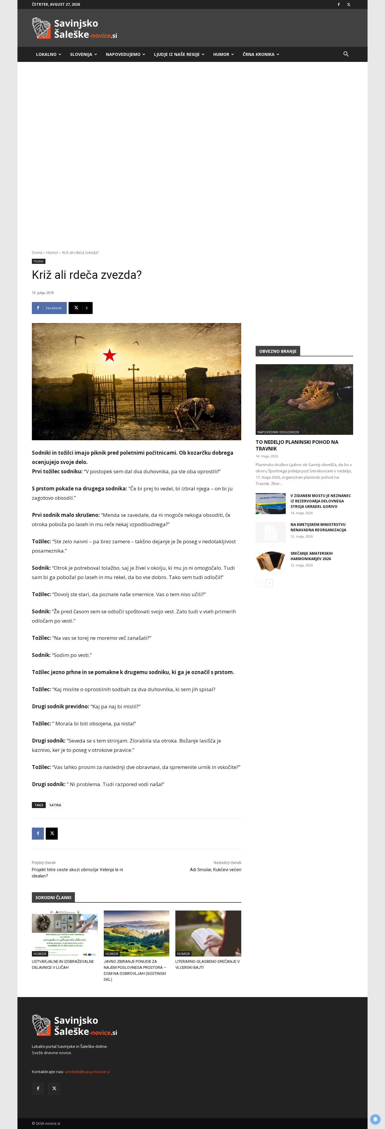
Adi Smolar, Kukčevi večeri (215, 869)
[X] (348, 4)
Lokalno (46, 54)
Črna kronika (259, 54)
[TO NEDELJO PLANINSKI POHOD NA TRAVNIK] (304, 399)
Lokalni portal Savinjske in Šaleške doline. (70, 1046)
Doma (37, 252)
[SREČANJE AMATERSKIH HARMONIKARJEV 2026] (271, 561)
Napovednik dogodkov (278, 432)
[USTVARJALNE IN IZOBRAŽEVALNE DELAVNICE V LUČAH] (65, 934)
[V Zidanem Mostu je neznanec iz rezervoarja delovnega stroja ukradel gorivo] (271, 503)
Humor (221, 54)
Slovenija (81, 54)
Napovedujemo (123, 54)
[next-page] (269, 583)
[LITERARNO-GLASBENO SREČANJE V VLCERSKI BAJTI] (208, 934)
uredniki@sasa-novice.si (87, 1071)
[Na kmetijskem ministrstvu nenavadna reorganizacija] (271, 532)
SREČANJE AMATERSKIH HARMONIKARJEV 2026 (312, 556)
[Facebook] (338, 4)
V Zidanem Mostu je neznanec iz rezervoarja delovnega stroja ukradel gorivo (321, 501)
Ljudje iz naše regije (177, 54)
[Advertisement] (192, 114)
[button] (346, 55)
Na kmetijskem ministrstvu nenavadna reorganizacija (318, 527)
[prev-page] (259, 583)
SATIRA (55, 805)
